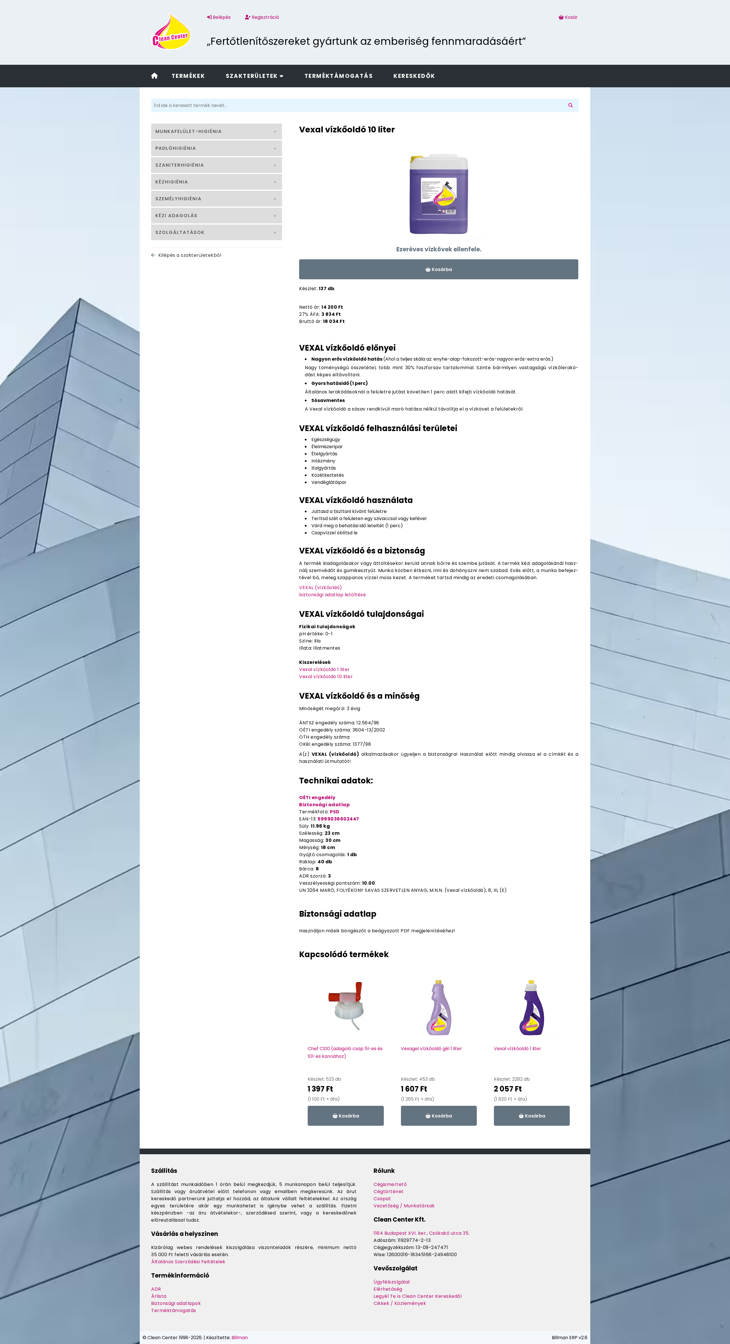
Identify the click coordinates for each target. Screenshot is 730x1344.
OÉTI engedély (317, 797)
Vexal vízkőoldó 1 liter (324, 669)
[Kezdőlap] (154, 76)
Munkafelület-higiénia (188, 131)
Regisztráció (265, 17)
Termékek (188, 76)
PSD (335, 812)
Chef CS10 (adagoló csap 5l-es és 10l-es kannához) (345, 1052)
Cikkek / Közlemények (400, 1303)
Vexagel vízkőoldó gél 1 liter (431, 1048)
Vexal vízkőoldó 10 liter (326, 676)
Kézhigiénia (171, 182)
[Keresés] (572, 105)
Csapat (382, 1198)
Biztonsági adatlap (324, 804)
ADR (156, 1289)
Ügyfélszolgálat (392, 1282)
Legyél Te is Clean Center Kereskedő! (418, 1296)
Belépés (221, 17)
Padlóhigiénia (175, 148)
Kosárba (441, 269)
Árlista (159, 1296)
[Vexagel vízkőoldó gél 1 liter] (438, 1010)
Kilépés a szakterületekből (189, 255)
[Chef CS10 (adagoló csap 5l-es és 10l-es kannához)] (346, 1010)
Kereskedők (414, 76)
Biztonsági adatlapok (176, 1303)
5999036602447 (338, 819)
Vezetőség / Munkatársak (404, 1205)
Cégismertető (390, 1184)
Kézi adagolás (176, 215)
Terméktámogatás (339, 76)
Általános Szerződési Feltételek (188, 1261)
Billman (240, 1337)
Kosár (571, 17)
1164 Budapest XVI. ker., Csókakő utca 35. (422, 1233)
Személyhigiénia (178, 198)
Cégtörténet (389, 1191)
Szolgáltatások (180, 232)
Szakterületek (253, 76)
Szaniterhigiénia (179, 165)
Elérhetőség (388, 1289)
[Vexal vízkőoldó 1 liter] (531, 1010)
